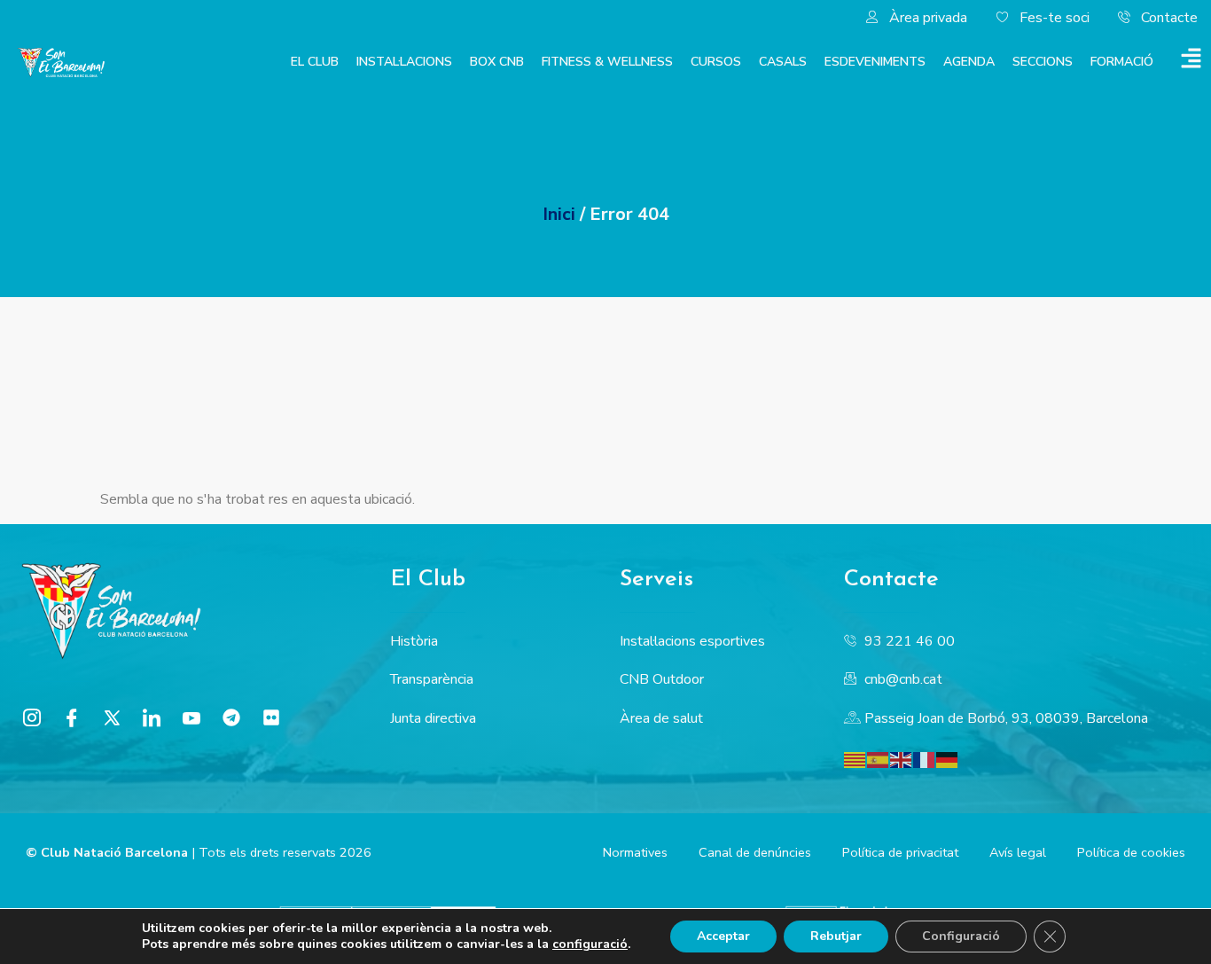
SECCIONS (1042, 61)
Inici (559, 214)
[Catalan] (855, 759)
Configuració (961, 936)
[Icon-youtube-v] (191, 717)
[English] (901, 759)
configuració (590, 944)
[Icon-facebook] (72, 717)
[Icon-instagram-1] (32, 717)
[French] (924, 759)
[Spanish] (878, 759)
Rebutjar (836, 936)
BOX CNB (497, 61)
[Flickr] (271, 717)
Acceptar (723, 936)
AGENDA (969, 61)
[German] (947, 759)
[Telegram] (231, 717)
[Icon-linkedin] (151, 717)
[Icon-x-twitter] (111, 717)
